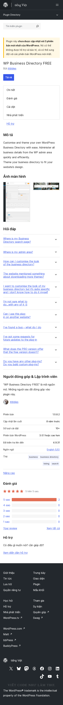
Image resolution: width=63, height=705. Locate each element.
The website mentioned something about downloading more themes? (24, 275)
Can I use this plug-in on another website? (17, 315)
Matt (7, 634)
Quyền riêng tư (12, 590)
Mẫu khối (38, 590)
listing (46, 463)
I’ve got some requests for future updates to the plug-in (20, 338)
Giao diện (39, 578)
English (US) (53, 449)
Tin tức (7, 578)
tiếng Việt (16, 660)
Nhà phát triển (15, 115)
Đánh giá (12, 98)
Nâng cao (9, 473)
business (33, 457)
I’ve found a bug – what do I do (22, 327)
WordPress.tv (12, 617)
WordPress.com (14, 628)
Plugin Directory (11, 14)
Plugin (36, 584)
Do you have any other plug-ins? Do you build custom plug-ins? (22, 363)
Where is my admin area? (18, 252)
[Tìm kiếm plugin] (37, 26)
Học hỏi (8, 600)
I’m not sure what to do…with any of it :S (15, 303)
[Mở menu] (58, 5)
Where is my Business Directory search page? (17, 240)
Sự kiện (37, 606)
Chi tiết (11, 90)
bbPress (9, 640)
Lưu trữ (7, 584)
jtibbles (12, 68)
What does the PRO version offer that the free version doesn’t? (23, 350)
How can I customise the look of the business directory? (21, 263)
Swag (38, 617)
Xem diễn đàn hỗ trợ (15, 552)
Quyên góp (41, 612)
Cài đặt (11, 106)
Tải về (8, 77)
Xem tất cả (53, 528)
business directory (49, 457)
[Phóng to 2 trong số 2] (55, 186)
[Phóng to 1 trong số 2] (25, 186)
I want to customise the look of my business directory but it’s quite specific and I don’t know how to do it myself (26, 289)
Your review (10, 528)
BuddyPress (12, 645)
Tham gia (38, 600)
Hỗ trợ (10, 123)
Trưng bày (39, 572)
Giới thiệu (8, 572)
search (55, 463)
